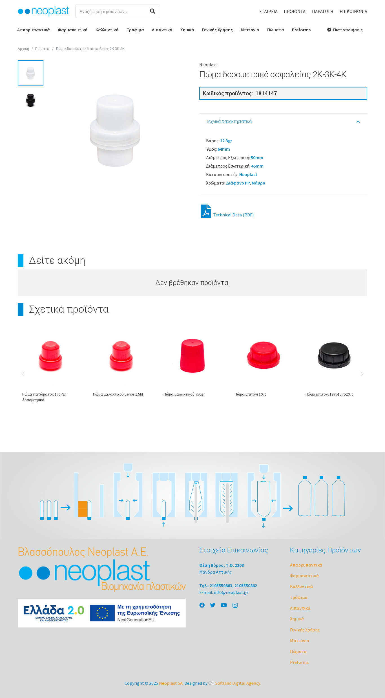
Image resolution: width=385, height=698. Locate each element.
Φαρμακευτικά (304, 575)
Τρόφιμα (298, 597)
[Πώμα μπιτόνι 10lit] (263, 356)
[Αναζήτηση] (152, 11)
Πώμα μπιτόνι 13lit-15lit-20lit (329, 394)
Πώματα (42, 48)
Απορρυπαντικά (306, 565)
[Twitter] (212, 605)
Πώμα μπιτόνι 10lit (250, 394)
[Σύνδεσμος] (43, 11)
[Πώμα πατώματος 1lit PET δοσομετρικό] (51, 356)
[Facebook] (202, 605)
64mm (224, 149)
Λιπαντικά (300, 608)
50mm (257, 157)
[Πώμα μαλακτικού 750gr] (192, 356)
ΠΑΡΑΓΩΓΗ (322, 11)
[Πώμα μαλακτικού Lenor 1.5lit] (121, 356)
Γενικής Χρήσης (305, 630)
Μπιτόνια (299, 640)
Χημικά (297, 619)
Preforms (299, 662)
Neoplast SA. (171, 683)
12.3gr (226, 140)
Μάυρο (258, 183)
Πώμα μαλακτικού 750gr (184, 394)
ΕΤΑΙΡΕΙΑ (268, 11)
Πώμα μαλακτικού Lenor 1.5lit (118, 394)
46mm (257, 166)
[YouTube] (224, 605)
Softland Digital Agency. (238, 683)
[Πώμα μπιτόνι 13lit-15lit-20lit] (334, 356)
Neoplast (208, 64)
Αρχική (23, 48)
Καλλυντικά (301, 586)
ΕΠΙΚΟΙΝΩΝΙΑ (353, 11)
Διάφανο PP (237, 183)
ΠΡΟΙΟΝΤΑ (295, 11)
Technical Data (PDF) (233, 215)
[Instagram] (235, 605)
